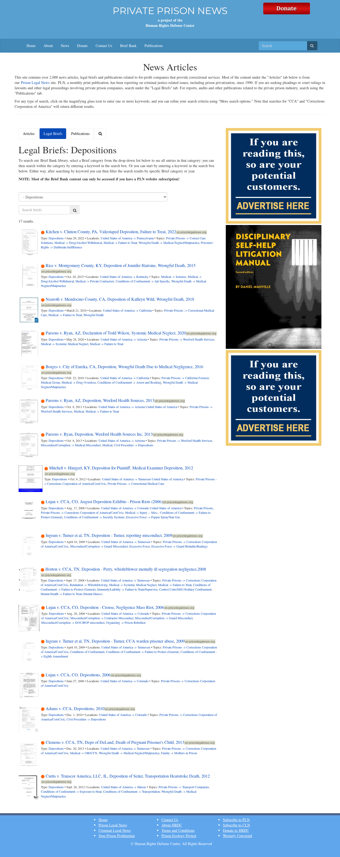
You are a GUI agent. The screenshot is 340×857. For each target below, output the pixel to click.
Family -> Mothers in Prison (179, 753)
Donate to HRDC (236, 830)
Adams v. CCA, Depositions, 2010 (75, 708)
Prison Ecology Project (179, 835)
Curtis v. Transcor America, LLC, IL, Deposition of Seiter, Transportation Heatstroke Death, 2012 (128, 776)
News (65, 45)
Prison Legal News (35, 82)
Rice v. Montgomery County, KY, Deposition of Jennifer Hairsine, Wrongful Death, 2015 (121, 265)
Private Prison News (170, 10)
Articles (29, 133)
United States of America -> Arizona (124, 339)
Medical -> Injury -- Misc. (141, 512)
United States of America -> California (127, 310)
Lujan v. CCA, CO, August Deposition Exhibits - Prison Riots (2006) (104, 501)
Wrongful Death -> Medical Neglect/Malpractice (169, 242)
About (48, 45)
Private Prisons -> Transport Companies (184, 787)
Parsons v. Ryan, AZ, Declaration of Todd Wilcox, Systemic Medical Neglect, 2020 (116, 333)
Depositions (56, 238)
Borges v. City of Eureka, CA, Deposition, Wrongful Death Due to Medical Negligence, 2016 (124, 366)
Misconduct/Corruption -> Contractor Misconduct (101, 618)
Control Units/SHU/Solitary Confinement (185, 589)
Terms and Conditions (178, 830)
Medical (79, 411)
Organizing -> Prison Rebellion (126, 622)
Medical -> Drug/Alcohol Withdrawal (78, 242)
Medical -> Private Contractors (94, 281)
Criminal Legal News (115, 830)
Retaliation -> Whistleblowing (89, 585)
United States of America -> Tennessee (126, 479)
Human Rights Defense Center (170, 25)
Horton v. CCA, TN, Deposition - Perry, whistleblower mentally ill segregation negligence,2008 (125, 569)
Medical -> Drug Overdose (79, 382)
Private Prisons (203, 508)
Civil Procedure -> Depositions (133, 445)
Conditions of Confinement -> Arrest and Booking (129, 382)
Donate (82, 45)
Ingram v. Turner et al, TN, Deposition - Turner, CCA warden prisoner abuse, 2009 (115, 641)
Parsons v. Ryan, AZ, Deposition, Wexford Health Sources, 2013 (100, 400)
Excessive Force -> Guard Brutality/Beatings (179, 546)
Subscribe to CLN (236, 825)
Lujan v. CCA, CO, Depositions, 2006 (78, 674)
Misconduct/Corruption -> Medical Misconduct (71, 445)
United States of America (161, 407)
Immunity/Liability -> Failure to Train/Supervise (127, 589)
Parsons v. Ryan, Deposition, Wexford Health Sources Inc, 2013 (99, 434)
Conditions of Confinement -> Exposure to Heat (71, 791)
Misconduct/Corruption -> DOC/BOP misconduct (72, 622)
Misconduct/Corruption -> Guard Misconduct (99, 546)
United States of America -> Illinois (123, 787)
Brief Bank (128, 45)
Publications (153, 45)
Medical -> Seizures (173, 276)
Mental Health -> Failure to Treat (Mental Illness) (72, 594)
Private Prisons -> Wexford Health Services (186, 339)
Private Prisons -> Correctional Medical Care (136, 483)
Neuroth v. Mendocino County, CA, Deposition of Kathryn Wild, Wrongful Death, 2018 (120, 299)
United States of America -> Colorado (125, 508)
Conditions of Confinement (87, 652)
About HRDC (172, 825)
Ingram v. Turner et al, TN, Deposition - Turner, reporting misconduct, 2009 (109, 535)
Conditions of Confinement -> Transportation (131, 791)
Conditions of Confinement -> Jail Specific (143, 281)
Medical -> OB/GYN (83, 753)
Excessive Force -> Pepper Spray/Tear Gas (153, 517)
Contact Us (104, 45)
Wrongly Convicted (237, 835)
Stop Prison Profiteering (117, 835)
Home (31, 45)
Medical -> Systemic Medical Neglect (64, 344)
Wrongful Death (93, 315)
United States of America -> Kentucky (124, 276)
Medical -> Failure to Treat (120, 242)
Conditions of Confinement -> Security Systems (94, 517)
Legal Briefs (53, 133)
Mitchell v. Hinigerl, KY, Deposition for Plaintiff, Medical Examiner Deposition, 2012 (121, 467)
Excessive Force (139, 546)
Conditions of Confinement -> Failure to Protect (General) (142, 652)
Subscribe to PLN (236, 819)
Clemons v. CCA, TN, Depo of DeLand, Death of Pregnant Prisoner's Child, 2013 (115, 742)
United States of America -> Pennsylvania (127, 238)
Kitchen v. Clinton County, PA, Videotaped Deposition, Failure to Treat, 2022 (111, 231)
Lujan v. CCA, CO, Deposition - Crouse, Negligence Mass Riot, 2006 (105, 607)
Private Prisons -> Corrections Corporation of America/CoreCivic (82, 512)
